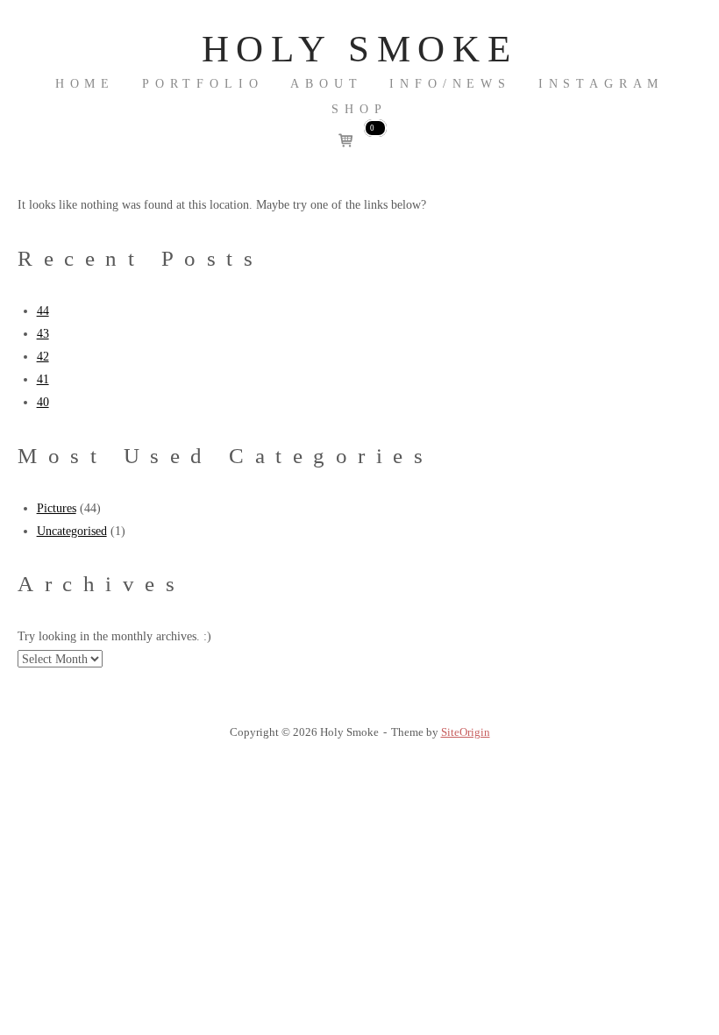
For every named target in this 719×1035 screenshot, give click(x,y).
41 (43, 379)
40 (43, 402)
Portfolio (203, 83)
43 (43, 333)
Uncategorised (72, 531)
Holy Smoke (359, 48)
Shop (359, 109)
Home (85, 83)
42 (43, 356)
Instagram (601, 83)
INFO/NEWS (450, 83)
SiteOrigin (465, 732)
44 (43, 310)
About (326, 83)
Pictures (56, 508)
